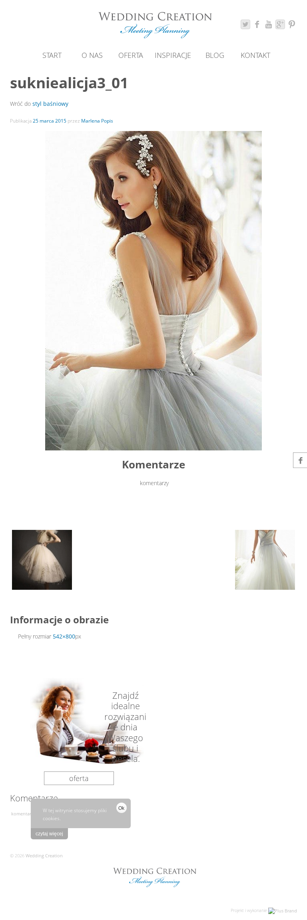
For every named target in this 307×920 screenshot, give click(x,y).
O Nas (92, 55)
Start (52, 55)
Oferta (130, 55)
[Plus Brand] (282, 910)
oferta (79, 778)
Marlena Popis (97, 120)
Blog (214, 55)
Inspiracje (173, 55)
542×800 (64, 636)
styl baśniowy (50, 103)
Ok (121, 808)
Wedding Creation (43, 856)
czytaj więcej (49, 834)
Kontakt (255, 55)
